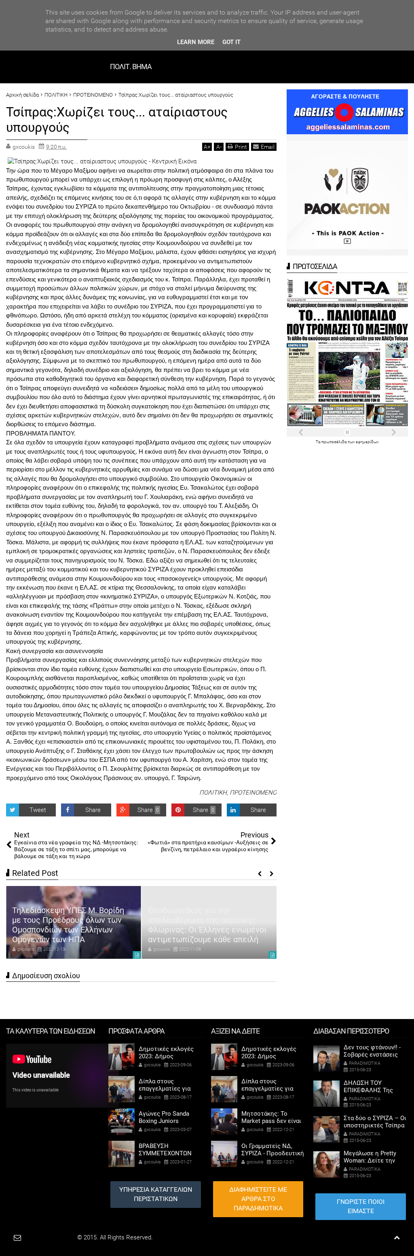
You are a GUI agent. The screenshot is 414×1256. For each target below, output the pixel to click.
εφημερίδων (367, 442)
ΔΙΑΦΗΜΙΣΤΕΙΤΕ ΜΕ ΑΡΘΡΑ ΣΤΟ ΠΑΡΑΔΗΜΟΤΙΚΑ (258, 1199)
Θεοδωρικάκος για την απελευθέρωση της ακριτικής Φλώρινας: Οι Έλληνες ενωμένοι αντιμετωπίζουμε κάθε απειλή (71, 924)
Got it (231, 42)
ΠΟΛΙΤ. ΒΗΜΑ (131, 66)
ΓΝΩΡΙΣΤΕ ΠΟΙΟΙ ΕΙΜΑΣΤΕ (360, 1206)
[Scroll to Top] (397, 1237)
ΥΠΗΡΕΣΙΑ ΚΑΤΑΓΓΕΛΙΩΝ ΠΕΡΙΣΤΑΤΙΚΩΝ (155, 1194)
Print (241, 147)
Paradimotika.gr (55, 1237)
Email (268, 147)
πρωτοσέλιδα (334, 442)
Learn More (195, 42)
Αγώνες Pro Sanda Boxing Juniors (164, 1117)
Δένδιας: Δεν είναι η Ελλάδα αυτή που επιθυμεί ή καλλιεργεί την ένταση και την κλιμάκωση (209, 929)
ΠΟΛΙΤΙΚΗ (213, 792)
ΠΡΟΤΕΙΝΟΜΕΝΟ (253, 792)
